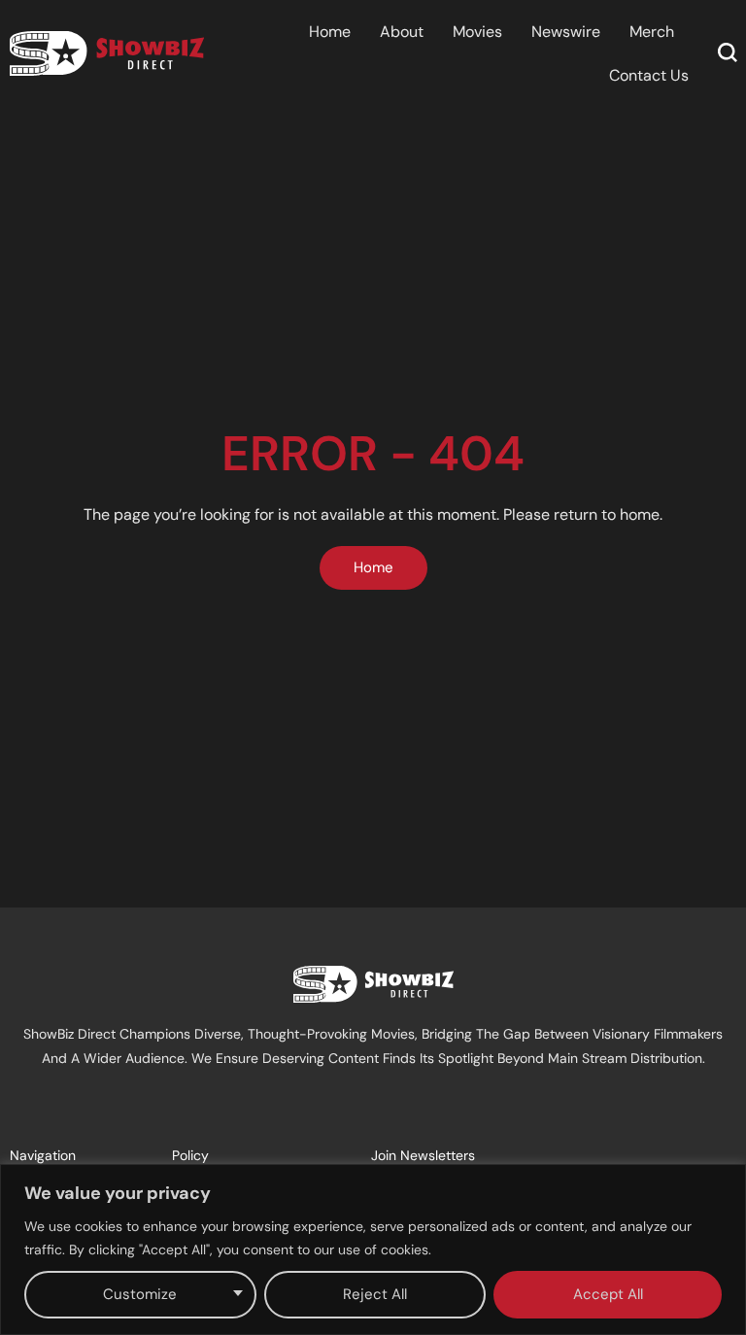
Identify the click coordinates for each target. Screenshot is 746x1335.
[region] (373, 1249)
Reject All (375, 1294)
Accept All (608, 1294)
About (402, 31)
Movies (477, 31)
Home (330, 31)
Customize (140, 1294)
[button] (727, 52)
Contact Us (649, 75)
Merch (651, 31)
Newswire (565, 31)
